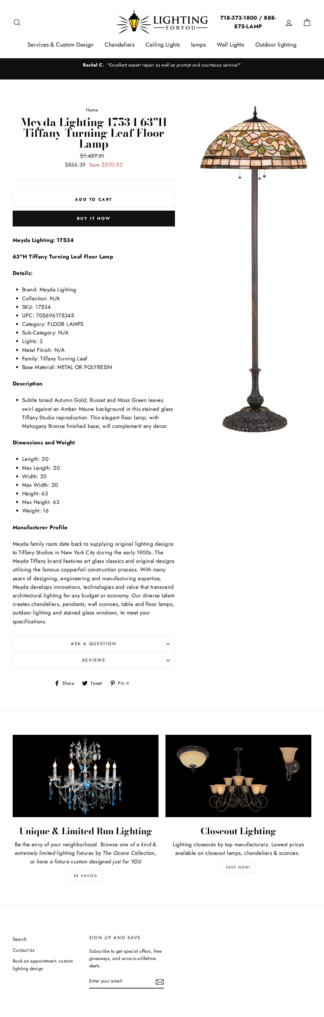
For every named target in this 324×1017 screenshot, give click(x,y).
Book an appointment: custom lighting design (43, 964)
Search (20, 939)
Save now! (238, 867)
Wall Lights (230, 45)
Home (92, 110)
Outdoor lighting (276, 45)
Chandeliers (119, 45)
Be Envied (85, 875)
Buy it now (94, 218)
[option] (162, 65)
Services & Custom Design (61, 45)
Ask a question (93, 643)
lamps (198, 45)
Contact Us (23, 950)
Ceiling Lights (163, 45)
